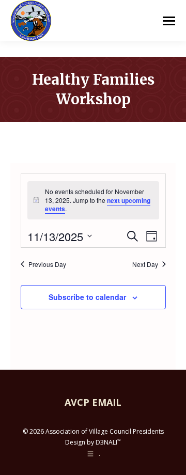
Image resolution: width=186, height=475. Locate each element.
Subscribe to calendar (87, 297)
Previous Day (47, 264)
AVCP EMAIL (93, 402)
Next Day (145, 264)
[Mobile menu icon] (169, 20)
